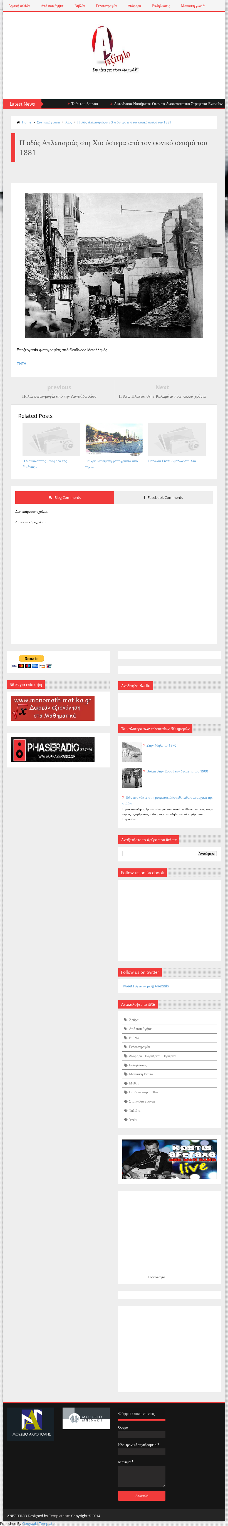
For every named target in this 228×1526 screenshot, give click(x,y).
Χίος (68, 122)
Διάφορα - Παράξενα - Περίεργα (152, 1055)
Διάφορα (134, 5)
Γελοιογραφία (106, 5)
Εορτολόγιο (156, 1276)
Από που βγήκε (52, 5)
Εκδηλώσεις (161, 5)
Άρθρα (133, 1019)
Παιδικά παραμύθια (143, 1091)
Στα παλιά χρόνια (48, 122)
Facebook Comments (165, 497)
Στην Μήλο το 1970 (161, 745)
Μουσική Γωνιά (141, 1073)
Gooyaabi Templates (39, 1523)
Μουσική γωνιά (193, 5)
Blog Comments (67, 497)
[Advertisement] (169, 1349)
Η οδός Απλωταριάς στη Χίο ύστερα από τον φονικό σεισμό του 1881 (124, 122)
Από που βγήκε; (140, 1028)
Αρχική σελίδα (19, 5)
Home (26, 122)
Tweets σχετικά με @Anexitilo (145, 986)
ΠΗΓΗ (21, 364)
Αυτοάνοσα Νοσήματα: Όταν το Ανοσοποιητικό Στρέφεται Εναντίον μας (152, 103)
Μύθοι (134, 1083)
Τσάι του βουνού (64, 103)
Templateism (59, 1515)
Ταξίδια (134, 1110)
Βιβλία (80, 5)
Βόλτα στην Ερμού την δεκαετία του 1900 (177, 771)
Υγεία (133, 1119)
